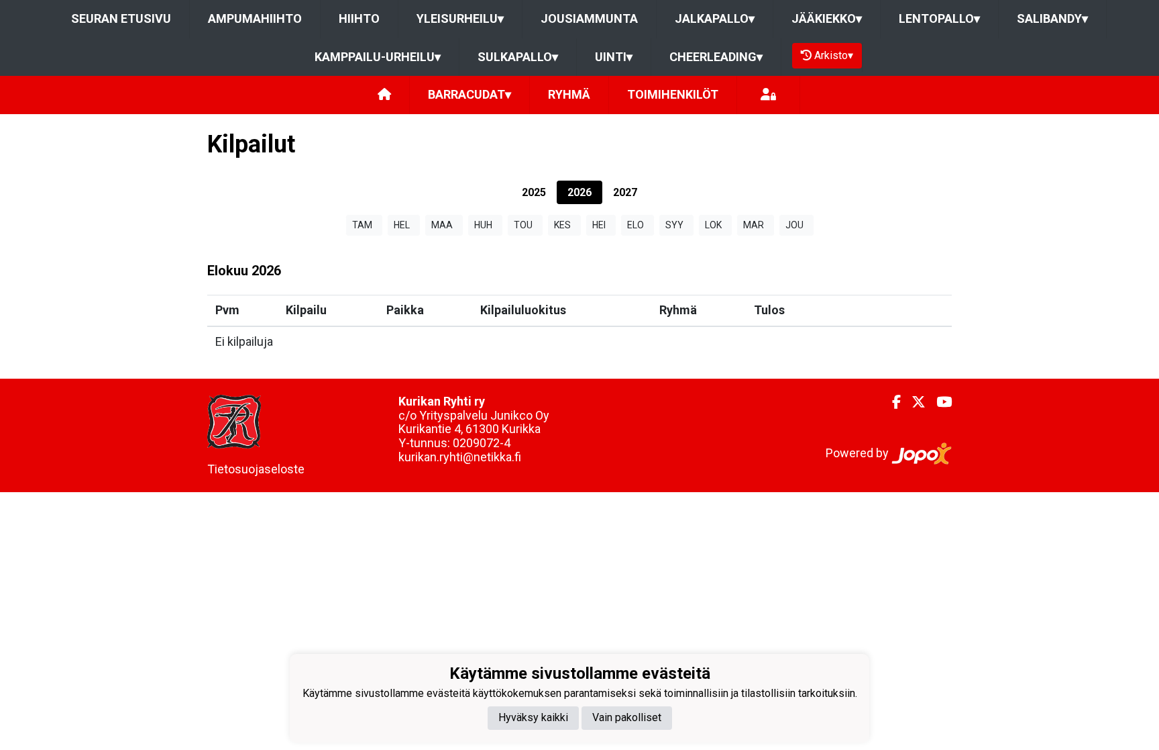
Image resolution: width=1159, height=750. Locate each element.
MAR (753, 225)
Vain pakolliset (626, 717)
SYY (674, 225)
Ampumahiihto (255, 18)
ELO (635, 225)
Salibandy (1052, 18)
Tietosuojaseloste (256, 469)
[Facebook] (891, 402)
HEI (599, 225)
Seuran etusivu (121, 18)
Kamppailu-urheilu (378, 57)
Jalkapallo (715, 18)
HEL (402, 225)
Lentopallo (939, 18)
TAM (362, 225)
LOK (713, 225)
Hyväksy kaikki (533, 717)
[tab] (534, 192)
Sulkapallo (518, 57)
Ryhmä (569, 94)
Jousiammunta (589, 18)
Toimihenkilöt (672, 94)
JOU (794, 225)
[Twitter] (913, 402)
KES (562, 225)
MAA (442, 225)
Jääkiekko (826, 18)
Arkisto (833, 55)
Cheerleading (716, 57)
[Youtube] (939, 402)
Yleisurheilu (460, 18)
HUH (483, 225)
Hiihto (359, 18)
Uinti (613, 57)
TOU (523, 225)
